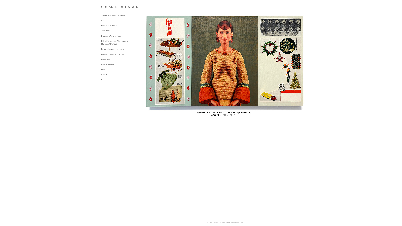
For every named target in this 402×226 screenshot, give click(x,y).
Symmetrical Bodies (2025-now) (113, 15)
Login (103, 80)
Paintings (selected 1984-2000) (113, 54)
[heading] (109, 6)
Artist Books (106, 31)
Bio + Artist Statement (109, 26)
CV (102, 20)
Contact (104, 75)
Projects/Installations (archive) (112, 49)
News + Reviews (107, 64)
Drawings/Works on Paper (111, 36)
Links (103, 70)
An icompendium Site (236, 222)
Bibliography (106, 59)
